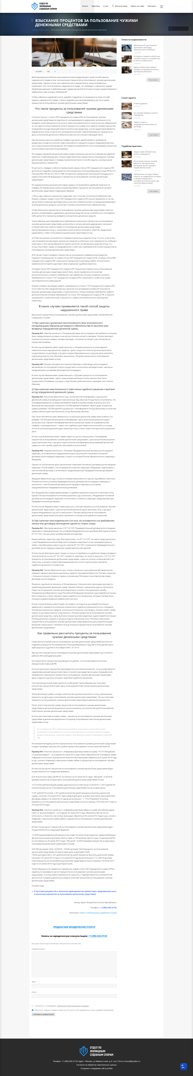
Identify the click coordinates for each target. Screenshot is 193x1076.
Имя (34, 982)
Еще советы (154, 135)
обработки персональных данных (73, 1006)
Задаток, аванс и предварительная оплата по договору (145, 124)
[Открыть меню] (161, 6)
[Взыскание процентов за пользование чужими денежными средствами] (74, 52)
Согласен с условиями (62, 1006)
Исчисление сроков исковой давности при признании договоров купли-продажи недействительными (145, 164)
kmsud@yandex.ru (132, 1061)
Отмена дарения (140, 103)
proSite (110, 1068)
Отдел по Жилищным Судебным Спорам (98, 912)
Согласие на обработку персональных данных (96, 1065)
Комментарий (39, 949)
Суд (48, 71)
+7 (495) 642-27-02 (97, 936)
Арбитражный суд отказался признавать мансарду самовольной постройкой (145, 47)
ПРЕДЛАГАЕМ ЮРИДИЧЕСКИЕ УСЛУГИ (74, 927)
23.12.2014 (39, 71)
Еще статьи (153, 191)
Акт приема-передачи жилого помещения (146, 114)
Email (35, 992)
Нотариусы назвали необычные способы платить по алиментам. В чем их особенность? (147, 58)
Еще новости (153, 80)
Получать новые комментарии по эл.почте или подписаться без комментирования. (74, 1010)
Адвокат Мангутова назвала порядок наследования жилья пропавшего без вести (146, 69)
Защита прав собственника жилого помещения (145, 153)
